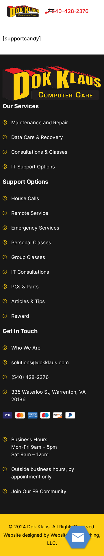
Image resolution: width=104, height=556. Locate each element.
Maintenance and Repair (39, 122)
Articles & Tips (28, 301)
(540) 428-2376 (30, 377)
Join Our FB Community (38, 491)
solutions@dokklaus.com (40, 362)
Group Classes (28, 257)
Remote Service (29, 213)
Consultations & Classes (39, 152)
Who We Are (25, 348)
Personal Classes (31, 242)
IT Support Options (33, 167)
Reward (20, 316)
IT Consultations (30, 272)
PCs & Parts (25, 287)
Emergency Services (35, 228)
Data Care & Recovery (37, 137)
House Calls (25, 198)
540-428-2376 (69, 11)
